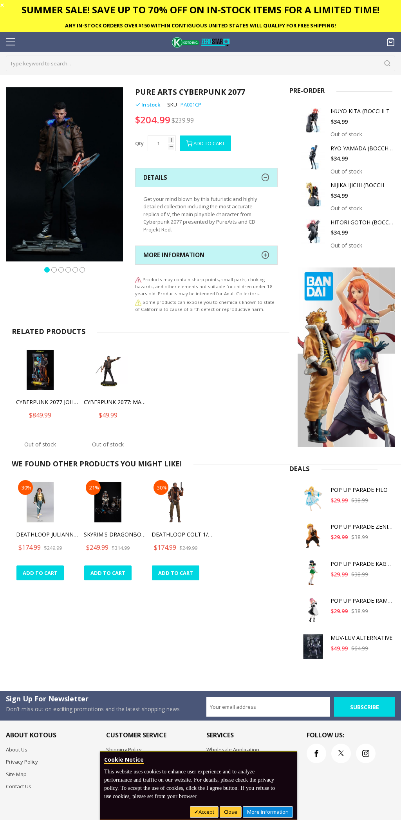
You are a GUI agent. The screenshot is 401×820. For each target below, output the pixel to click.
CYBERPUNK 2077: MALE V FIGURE (115, 402)
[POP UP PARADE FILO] (313, 502)
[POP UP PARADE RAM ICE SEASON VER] (313, 612)
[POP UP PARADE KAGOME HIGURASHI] (313, 576)
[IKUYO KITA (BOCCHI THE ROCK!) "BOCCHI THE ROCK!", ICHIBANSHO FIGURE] (313, 123)
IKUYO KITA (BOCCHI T (360, 111)
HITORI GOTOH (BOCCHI (362, 222)
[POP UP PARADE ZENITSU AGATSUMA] (313, 538)
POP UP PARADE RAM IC (362, 600)
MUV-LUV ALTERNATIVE (361, 637)
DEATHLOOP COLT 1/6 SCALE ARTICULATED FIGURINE (183, 534)
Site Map (16, 774)
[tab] (206, 177)
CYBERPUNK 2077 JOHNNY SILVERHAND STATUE (47, 402)
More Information (173, 255)
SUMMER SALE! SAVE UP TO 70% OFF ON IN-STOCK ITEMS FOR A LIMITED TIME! (200, 9)
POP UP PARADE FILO (359, 489)
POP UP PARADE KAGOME (365, 563)
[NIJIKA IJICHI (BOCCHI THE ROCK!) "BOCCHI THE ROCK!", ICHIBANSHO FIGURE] (313, 197)
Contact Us (18, 786)
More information (268, 811)
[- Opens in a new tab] (138, 302)
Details (155, 177)
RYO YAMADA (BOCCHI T (363, 148)
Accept (206, 811)
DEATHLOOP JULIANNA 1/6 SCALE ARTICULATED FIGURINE (47, 534)
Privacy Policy (22, 761)
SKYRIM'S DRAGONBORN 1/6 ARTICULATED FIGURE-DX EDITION (115, 534)
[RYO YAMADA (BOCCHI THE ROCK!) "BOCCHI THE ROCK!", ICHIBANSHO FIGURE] (313, 160)
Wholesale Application (232, 749)
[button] (47, 269)
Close (230, 811)
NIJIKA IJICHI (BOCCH (357, 185)
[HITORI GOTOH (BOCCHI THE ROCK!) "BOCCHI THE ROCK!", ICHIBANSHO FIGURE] (313, 234)
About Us (16, 749)
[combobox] (200, 63)
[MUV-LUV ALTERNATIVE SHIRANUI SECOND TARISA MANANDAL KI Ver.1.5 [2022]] (313, 650)
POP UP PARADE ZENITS (363, 526)
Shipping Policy (124, 749)
